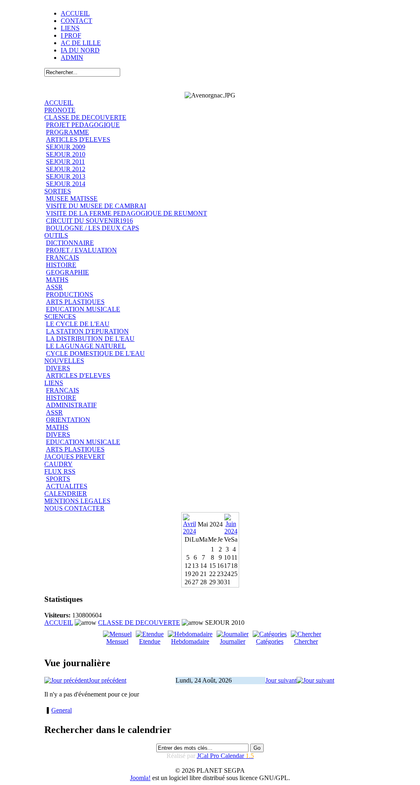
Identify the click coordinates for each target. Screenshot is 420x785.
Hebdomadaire (190, 641)
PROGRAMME (67, 132)
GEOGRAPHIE (67, 272)
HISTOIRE (61, 264)
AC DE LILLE (81, 42)
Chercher (306, 641)
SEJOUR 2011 (65, 161)
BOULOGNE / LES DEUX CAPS (92, 228)
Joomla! (140, 777)
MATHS (57, 279)
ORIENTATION (68, 419)
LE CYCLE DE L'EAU (78, 323)
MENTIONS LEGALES (77, 500)
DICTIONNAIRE (70, 242)
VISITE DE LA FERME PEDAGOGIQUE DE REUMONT (126, 213)
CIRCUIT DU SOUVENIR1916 (89, 220)
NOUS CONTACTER (74, 508)
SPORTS (58, 478)
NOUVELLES (64, 360)
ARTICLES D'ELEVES (78, 139)
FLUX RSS (59, 471)
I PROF (71, 35)
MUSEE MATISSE (72, 198)
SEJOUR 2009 (65, 146)
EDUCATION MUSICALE (83, 309)
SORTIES (57, 191)
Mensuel (117, 641)
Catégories (269, 641)
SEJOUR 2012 (65, 169)
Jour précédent (107, 680)
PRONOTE (59, 110)
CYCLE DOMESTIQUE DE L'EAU (95, 353)
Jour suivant (281, 680)
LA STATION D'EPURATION (87, 331)
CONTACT (76, 20)
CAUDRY (58, 464)
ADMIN (72, 57)
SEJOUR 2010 (65, 154)
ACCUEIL (75, 13)
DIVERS (58, 368)
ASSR (54, 287)
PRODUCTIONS (69, 294)
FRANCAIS (62, 257)
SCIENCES (60, 316)
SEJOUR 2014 (65, 183)
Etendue (149, 641)
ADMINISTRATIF (71, 405)
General (61, 710)
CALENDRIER (65, 493)
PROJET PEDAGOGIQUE (83, 124)
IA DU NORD (80, 50)
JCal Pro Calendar (225, 755)
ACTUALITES (66, 486)
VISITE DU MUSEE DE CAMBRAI (96, 205)
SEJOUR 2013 (65, 176)
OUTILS (56, 235)
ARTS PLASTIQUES (75, 301)
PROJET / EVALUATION (81, 250)
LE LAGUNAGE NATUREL (86, 346)
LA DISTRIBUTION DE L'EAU (90, 338)
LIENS (70, 28)
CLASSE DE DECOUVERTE (85, 117)
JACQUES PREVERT (74, 456)
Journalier (232, 641)
